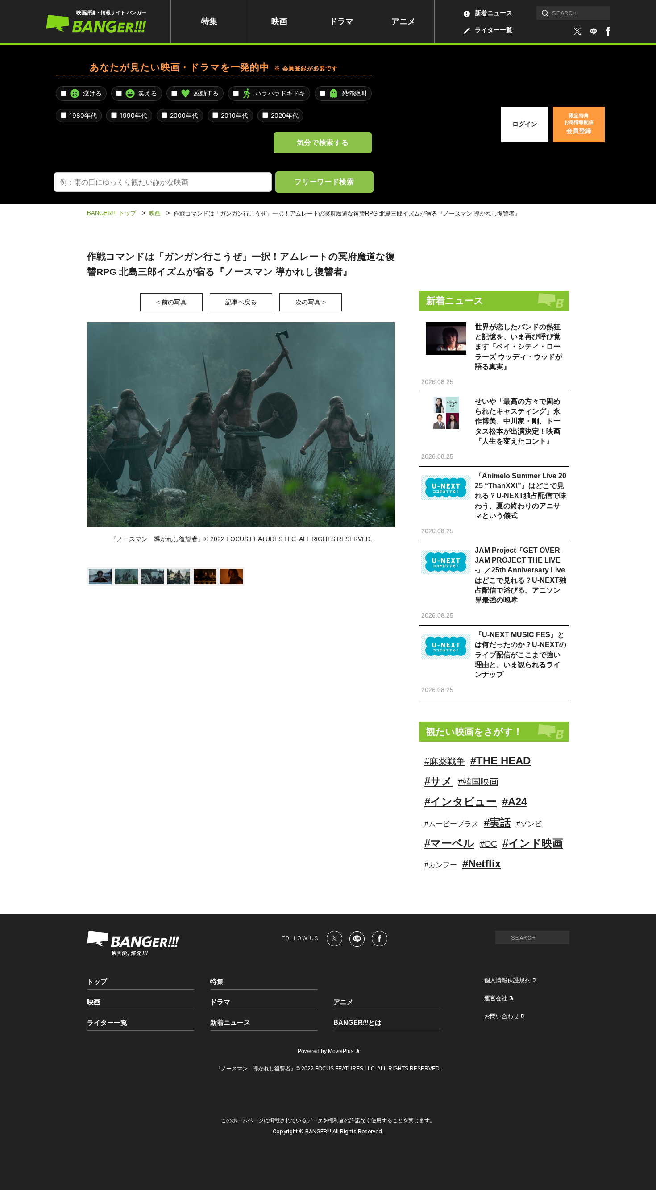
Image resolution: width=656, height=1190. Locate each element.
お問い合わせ (501, 1016)
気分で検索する (323, 142)
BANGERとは (357, 1023)
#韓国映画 (478, 782)
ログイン (524, 124)
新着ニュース (493, 13)
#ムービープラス (451, 824)
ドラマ (341, 21)
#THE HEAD (500, 761)
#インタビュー (460, 802)
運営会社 (495, 998)
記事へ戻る (241, 302)
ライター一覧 (493, 29)
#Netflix (481, 864)
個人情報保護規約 (507, 980)
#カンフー (440, 865)
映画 (279, 21)
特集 (209, 21)
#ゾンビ (529, 824)
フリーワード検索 (324, 181)
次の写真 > (310, 302)
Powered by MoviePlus (325, 1051)
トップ (97, 981)
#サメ (438, 781)
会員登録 (579, 123)
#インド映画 (532, 843)
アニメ (403, 21)
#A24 (514, 802)
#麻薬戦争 (444, 761)
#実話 (497, 823)
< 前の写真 (171, 302)
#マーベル (449, 843)
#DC (488, 844)
